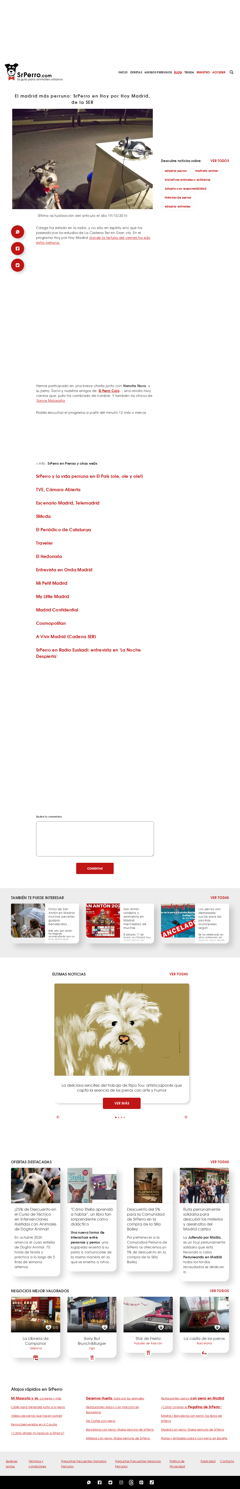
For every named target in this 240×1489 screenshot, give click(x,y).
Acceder (218, 72)
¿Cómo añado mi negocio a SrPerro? (37, 1433)
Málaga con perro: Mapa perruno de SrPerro (118, 1438)
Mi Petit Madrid (51, 583)
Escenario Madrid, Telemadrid (68, 502)
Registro (203, 72)
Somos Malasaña (51, 400)
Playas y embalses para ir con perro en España (194, 1438)
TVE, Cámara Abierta (58, 489)
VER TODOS (219, 160)
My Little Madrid (52, 596)
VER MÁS (121, 1103)
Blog (178, 72)
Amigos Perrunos (158, 72)
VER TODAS (219, 897)
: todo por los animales (115, 1398)
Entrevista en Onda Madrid (64, 569)
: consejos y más (36, 1398)
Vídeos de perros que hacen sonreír (36, 1416)
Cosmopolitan (51, 623)
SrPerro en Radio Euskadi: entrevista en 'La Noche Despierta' (88, 652)
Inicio (123, 72)
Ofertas (136, 72)
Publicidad (208, 1461)
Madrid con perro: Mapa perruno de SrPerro (192, 1429)
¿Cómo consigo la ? (191, 1407)
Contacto (227, 1461)
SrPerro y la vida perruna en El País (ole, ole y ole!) (89, 476)
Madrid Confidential (57, 609)
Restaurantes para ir (192, 1398)
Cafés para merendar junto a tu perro (38, 1407)
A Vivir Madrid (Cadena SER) (66, 636)
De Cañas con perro (100, 1421)
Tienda (189, 72)
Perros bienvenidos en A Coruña (34, 1424)
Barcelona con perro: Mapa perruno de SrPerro (120, 1429)
